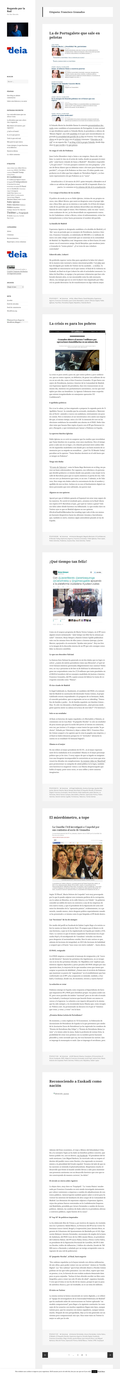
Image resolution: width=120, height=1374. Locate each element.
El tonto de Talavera (58, 467)
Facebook (15, 189)
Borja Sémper (69, 790)
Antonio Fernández (77, 1334)
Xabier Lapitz (95, 1060)
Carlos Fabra (101, 1334)
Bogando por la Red (16, 10)
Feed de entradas (13, 304)
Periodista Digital (67, 303)
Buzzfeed (77, 790)
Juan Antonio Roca (88, 1338)
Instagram (15, 191)
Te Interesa (75, 797)
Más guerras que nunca (15, 142)
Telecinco (82, 797)
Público (10, 207)
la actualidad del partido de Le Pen (70, 136)
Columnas (10, 235)
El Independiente (20, 182)
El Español (10, 182)
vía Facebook (82, 1155)
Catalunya (9, 172)
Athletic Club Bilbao (19, 170)
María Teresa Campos (63, 795)
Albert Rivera (22, 168)
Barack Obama (59, 790)
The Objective (21, 210)
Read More (101, 1371)
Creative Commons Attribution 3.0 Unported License (17, 272)
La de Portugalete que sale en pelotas (74, 35)
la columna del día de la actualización (90, 187)
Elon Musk (17, 184)
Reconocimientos (12, 238)
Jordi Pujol (88, 1058)
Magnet (17, 197)
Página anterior (45, 1355)
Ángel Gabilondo (76, 788)
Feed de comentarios (14, 307)
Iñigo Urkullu (67, 1338)
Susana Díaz (71, 541)
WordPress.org (12, 311)
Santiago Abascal (12, 210)
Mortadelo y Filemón (78, 795)
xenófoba (73, 134)
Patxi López (101, 539)
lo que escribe (59, 145)
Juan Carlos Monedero (76, 301)
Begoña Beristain (89, 536)
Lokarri (87, 301)
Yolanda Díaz (16, 216)
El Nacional (10, 184)
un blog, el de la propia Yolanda (82, 142)
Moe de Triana (60, 1340)
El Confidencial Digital (13, 179)
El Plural (23, 186)
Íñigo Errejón (10, 218)
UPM (94, 1340)
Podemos (22, 205)
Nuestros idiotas (12, 151)
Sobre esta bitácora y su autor (17, 101)
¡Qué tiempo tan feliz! (68, 561)
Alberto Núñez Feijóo (12, 168)
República (17, 207)
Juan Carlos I (11, 195)
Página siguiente (110, 1355)
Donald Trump (18, 172)
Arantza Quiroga (88, 788)
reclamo (77, 139)
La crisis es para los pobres (72, 323)
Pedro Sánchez (13, 204)
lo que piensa (72, 145)
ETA (10, 189)
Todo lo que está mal (14, 138)
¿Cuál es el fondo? (13, 131)
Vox (17, 213)
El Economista (96, 1056)
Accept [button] (94, 1371)
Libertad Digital (11, 197)
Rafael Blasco (82, 1340)
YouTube (21, 216)
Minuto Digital (95, 301)
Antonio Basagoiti (77, 536)
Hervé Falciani (73, 792)
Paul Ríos (58, 303)
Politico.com (78, 1060)
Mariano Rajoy (12, 199)
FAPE (62, 1058)
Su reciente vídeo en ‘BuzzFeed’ (93, 761)
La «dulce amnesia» (13, 154)
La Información (19, 195)
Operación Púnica (92, 795)
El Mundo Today (54, 539)
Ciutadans (88, 1056)
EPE (8, 189)
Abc (72, 298)
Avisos (9, 231)
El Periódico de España (13, 186)
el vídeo (98, 263)
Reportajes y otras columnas (16, 242)
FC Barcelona (22, 188)
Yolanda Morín (86, 303)
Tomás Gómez (91, 797)
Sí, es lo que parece (13, 135)
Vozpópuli (23, 213)
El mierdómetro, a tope (69, 817)
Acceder (10, 300)
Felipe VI (9, 191)
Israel (20, 193)
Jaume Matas (77, 1338)
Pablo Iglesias (13, 202)
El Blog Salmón (11, 174)
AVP (72, 1056)
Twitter (11, 212)
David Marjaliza (88, 298)
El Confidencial (14, 177)
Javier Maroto (94, 792)
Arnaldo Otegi (10, 170)
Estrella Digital (87, 1336)
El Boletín (52, 1336)
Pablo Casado (22, 199)
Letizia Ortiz (97, 1058)
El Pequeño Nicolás (87, 790)
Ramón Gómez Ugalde (63, 797)
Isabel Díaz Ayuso (12, 193)
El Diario (22, 179)
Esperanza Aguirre (67, 539)
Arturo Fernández (90, 1334)
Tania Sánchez (80, 541)
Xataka (10, 216)
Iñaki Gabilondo (83, 792)
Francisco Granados (61, 301)
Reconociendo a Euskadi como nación (75, 1083)
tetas (67, 139)
